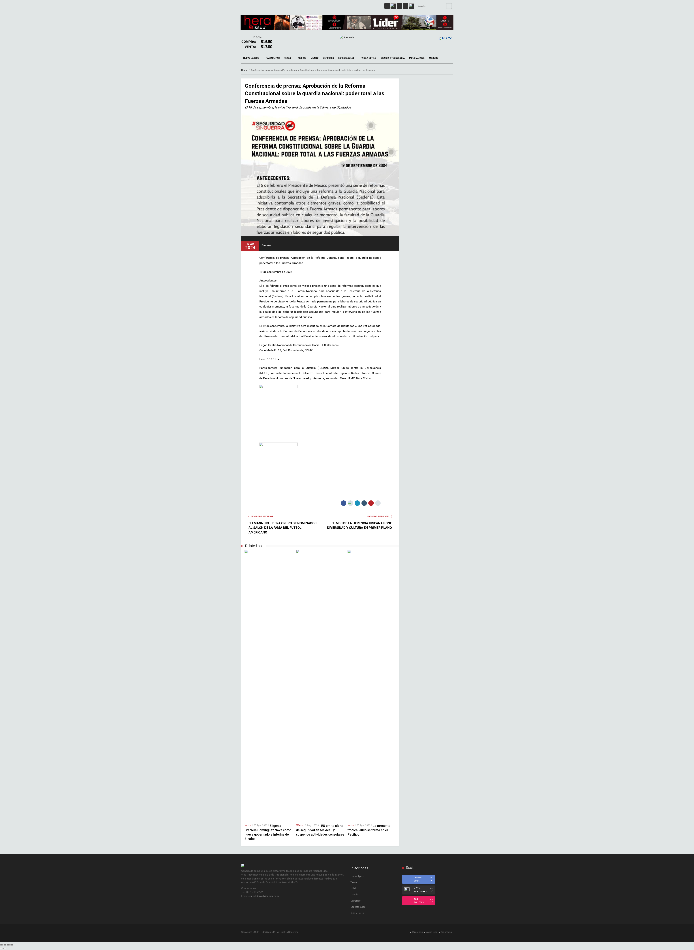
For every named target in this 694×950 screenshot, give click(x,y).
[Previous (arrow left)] (1, 948)
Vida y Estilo (368, 58)
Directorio (417, 931)
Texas (287, 58)
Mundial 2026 (417, 58)
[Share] (4, 944)
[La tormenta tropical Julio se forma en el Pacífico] (372, 685)
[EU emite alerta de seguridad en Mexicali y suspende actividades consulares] (320, 685)
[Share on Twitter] (350, 503)
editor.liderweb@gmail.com (264, 896)
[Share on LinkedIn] (357, 503)
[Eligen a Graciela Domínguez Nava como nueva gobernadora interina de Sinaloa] (269, 685)
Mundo (314, 58)
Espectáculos (346, 58)
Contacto (446, 931)
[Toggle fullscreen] (8, 944)
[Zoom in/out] (11, 944)
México (302, 58)
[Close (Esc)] (1, 944)
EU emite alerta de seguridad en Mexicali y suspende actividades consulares (320, 830)
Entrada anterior (262, 516)
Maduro (433, 58)
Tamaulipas (273, 58)
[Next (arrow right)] (4, 948)
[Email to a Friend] (378, 503)
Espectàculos (357, 906)
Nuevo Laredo (251, 58)
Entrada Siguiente (378, 516)
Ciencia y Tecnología (393, 58)
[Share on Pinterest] (371, 503)
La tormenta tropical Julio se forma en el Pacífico (369, 830)
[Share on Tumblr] (364, 503)
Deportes (328, 58)
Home (244, 70)
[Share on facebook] (343, 503)
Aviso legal (432, 931)
